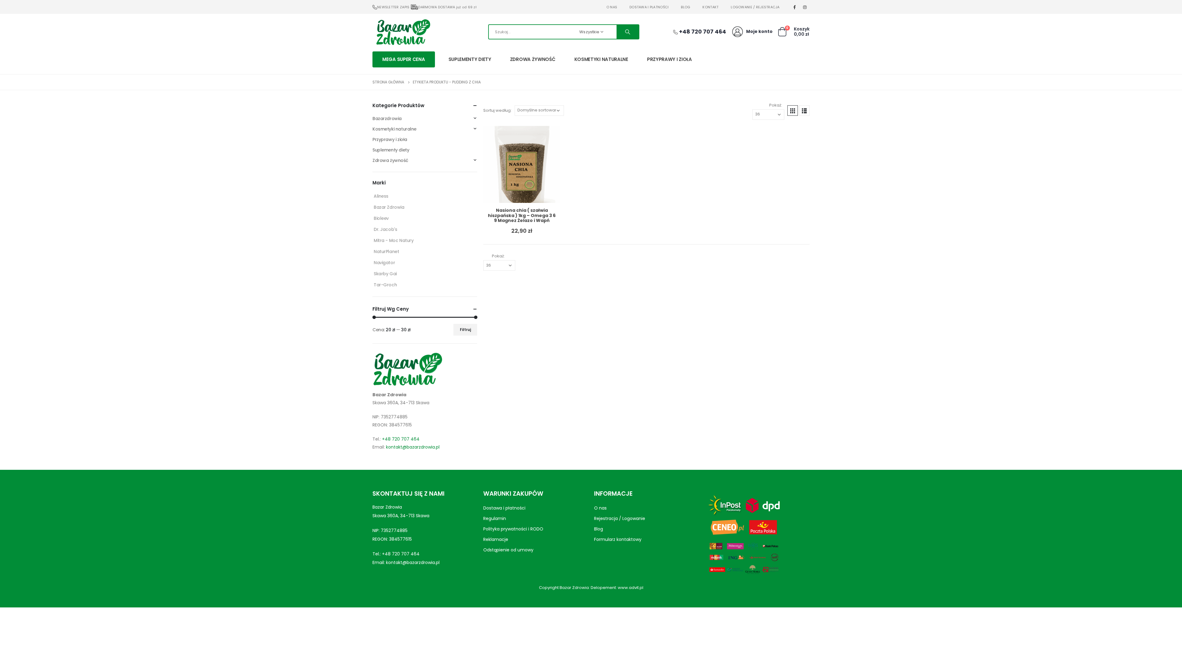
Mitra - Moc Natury (393, 240)
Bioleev (381, 218)
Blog (685, 7)
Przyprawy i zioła (669, 59)
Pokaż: (775, 105)
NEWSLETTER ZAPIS (393, 7)
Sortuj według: (497, 110)
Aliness (381, 196)
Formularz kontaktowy (617, 539)
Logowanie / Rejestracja (755, 7)
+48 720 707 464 (401, 439)
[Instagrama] (805, 7)
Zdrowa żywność (533, 59)
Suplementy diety (469, 59)
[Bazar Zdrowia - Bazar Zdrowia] (403, 31)
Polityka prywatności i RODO (513, 529)
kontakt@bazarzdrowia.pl (413, 447)
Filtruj (465, 329)
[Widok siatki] (792, 110)
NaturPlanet (386, 251)
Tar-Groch (385, 285)
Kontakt (710, 7)
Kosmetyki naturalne (601, 59)
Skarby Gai (385, 274)
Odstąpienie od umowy (508, 550)
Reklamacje (495, 539)
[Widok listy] (804, 110)
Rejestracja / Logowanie (619, 518)
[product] (521, 164)
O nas (611, 7)
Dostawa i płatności (649, 7)
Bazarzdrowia (387, 118)
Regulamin (494, 518)
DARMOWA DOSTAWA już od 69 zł (447, 7)
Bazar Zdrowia (389, 207)
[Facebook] (794, 7)
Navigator (384, 263)
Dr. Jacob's (385, 229)
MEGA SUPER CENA (403, 59)
